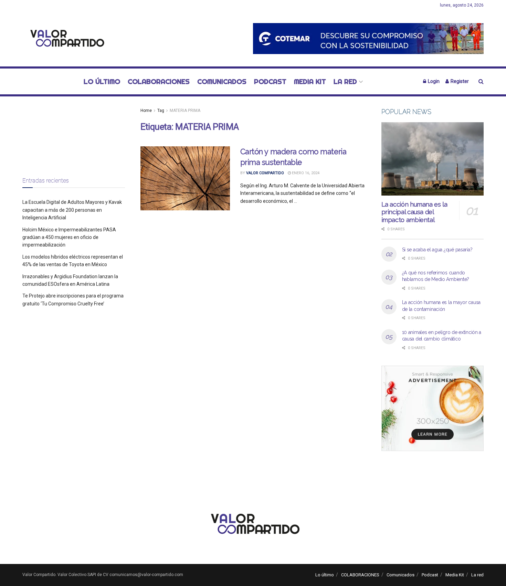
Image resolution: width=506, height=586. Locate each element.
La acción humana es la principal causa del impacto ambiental (414, 212)
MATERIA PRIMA (185, 110)
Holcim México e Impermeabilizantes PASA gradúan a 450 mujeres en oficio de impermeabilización (69, 237)
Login (433, 81)
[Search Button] (481, 81)
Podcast (270, 81)
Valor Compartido (265, 173)
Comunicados (221, 81)
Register (459, 81)
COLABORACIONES (159, 81)
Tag (160, 110)
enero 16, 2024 (305, 173)
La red (345, 81)
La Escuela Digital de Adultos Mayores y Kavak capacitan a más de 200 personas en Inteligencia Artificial (72, 209)
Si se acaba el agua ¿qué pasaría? (437, 249)
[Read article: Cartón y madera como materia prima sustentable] (185, 178)
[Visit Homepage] (65, 39)
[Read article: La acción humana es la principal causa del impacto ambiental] (432, 159)
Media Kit (310, 81)
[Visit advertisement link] (368, 38)
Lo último (102, 81)
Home (146, 110)
